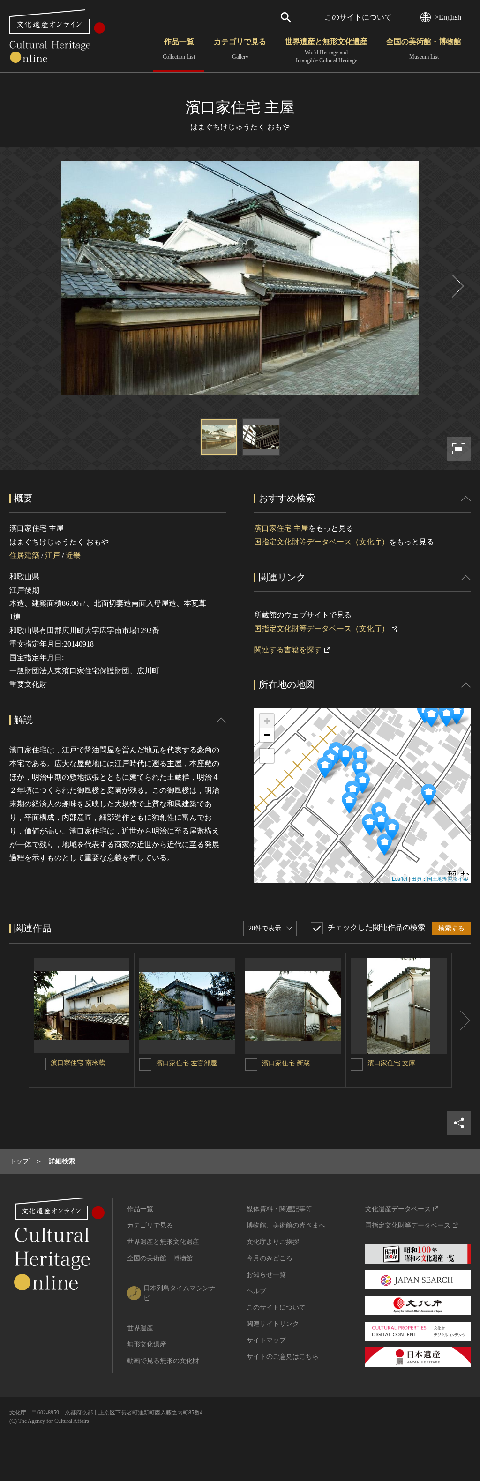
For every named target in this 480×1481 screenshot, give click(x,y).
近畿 (73, 555)
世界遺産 (140, 1328)
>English (448, 17)
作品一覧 (179, 48)
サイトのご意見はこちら (283, 1356)
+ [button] (267, 721)
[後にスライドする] (456, 286)
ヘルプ (256, 1291)
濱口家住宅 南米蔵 (78, 1062)
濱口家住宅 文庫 (391, 1063)
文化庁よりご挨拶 (273, 1241)
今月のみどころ (269, 1258)
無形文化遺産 (146, 1344)
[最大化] (267, 756)
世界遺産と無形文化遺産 (326, 50)
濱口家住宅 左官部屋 (186, 1063)
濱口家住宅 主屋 (281, 528)
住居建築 (24, 555)
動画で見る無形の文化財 (163, 1360)
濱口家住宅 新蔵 (286, 1063)
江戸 (52, 555)
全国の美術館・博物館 (423, 48)
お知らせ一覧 (266, 1274)
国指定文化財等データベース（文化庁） (321, 542)
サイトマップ (266, 1340)
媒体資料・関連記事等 (279, 1209)
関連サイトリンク (273, 1323)
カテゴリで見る (240, 48)
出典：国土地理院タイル (440, 878)
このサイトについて (358, 17)
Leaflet (399, 878)
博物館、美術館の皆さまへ (286, 1225)
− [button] (267, 735)
